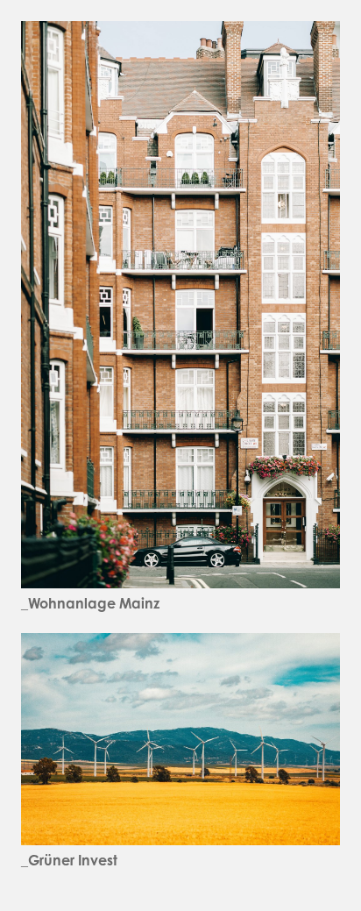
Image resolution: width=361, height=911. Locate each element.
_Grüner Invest (69, 860)
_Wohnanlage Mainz (90, 603)
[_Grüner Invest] (180, 644)
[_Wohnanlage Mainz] (180, 32)
